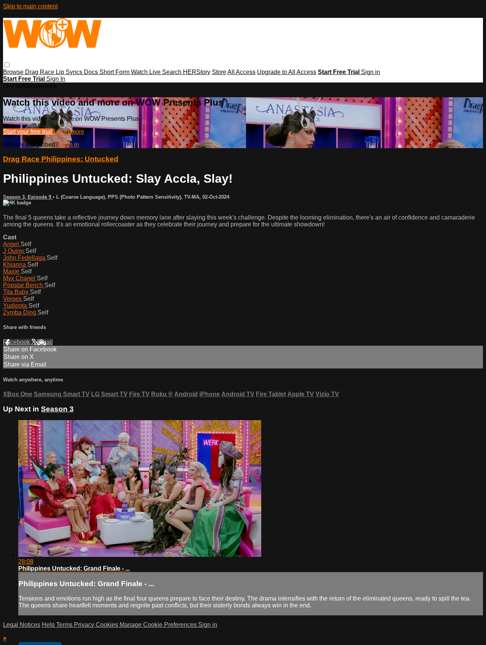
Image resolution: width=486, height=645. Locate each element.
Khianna (15, 264)
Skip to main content (30, 6)
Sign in (370, 72)
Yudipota (15, 305)
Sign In (55, 79)
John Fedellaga (25, 258)
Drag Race (40, 72)
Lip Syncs (70, 72)
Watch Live (146, 72)
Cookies (108, 624)
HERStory (196, 72)
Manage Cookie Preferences (159, 624)
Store (219, 72)
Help (49, 624)
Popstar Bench (23, 285)
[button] (7, 64)
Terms (65, 624)
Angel (12, 244)
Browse (14, 72)
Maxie (12, 271)
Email (45, 342)
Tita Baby (16, 292)
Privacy (85, 624)
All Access (241, 72)
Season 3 (57, 409)
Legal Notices (21, 624)
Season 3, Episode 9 (28, 197)
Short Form (115, 72)
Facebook (17, 342)
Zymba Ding (20, 312)
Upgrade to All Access (286, 72)
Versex (13, 299)
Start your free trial (28, 131)
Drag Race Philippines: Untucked (60, 159)
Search (172, 72)
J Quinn (14, 251)
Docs (91, 72)
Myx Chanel (20, 278)
